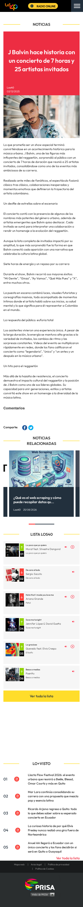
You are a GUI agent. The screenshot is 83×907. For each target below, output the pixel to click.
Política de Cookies (44, 868)
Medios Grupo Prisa (41, 894)
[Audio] (66, 546)
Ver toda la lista (41, 696)
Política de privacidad (58, 864)
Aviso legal (36, 864)
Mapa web (19, 864)
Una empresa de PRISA (41, 884)
